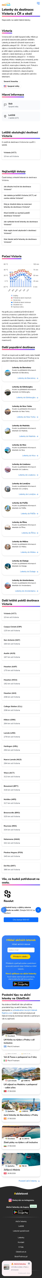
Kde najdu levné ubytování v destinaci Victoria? (20, 232)
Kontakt (21, 1242)
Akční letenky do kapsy (21, 1207)
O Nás (21, 1247)
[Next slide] (38, 910)
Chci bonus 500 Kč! (21, 919)
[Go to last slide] (4, 910)
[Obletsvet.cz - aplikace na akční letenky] (21, 983)
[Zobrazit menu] (38, 3)
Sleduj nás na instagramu (23, 1200)
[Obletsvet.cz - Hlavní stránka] (6, 3)
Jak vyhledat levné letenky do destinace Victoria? (21, 223)
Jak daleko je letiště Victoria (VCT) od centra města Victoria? (20, 197)
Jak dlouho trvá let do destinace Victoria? (17, 188)
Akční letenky (21, 1221)
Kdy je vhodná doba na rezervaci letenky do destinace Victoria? (18, 205)
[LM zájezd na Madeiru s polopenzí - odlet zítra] (21, 1074)
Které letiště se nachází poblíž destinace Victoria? (17, 214)
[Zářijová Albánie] (21, 1159)
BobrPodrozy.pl (21, 1256)
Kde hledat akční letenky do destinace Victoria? (20, 240)
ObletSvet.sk (21, 1251)
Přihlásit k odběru (20, 956)
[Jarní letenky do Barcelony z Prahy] (21, 1105)
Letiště (21, 1226)
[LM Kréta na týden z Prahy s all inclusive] (21, 1029)
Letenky (21, 1237)
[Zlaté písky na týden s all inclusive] (21, 1132)
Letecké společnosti (21, 1231)
